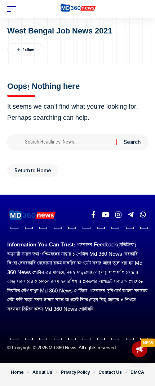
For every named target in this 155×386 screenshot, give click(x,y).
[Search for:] (67, 142)
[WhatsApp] (143, 215)
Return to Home (32, 170)
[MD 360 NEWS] (77, 9)
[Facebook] (93, 215)
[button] (13, 9)
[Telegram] (131, 215)
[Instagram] (118, 215)
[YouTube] (105, 215)
